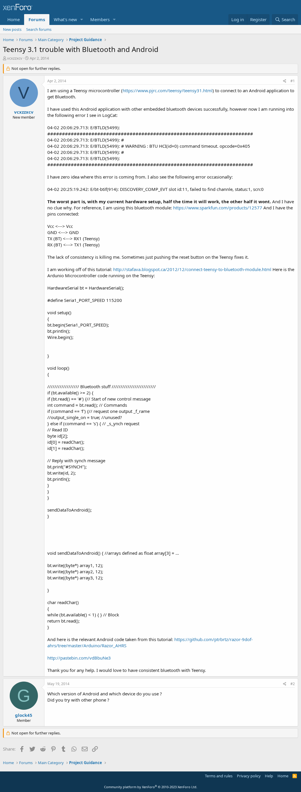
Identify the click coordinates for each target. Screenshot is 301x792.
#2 (292, 683)
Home (13, 19)
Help (269, 775)
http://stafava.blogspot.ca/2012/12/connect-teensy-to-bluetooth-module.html (192, 269)
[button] (82, 19)
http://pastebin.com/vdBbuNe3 (79, 658)
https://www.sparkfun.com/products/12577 (217, 208)
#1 (292, 80)
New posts (12, 29)
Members (100, 19)
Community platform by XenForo (150, 787)
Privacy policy (249, 775)
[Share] (284, 81)
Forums (37, 19)
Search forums (38, 29)
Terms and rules (219, 775)
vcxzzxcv (14, 58)
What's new (65, 19)
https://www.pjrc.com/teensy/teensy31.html (168, 90)
